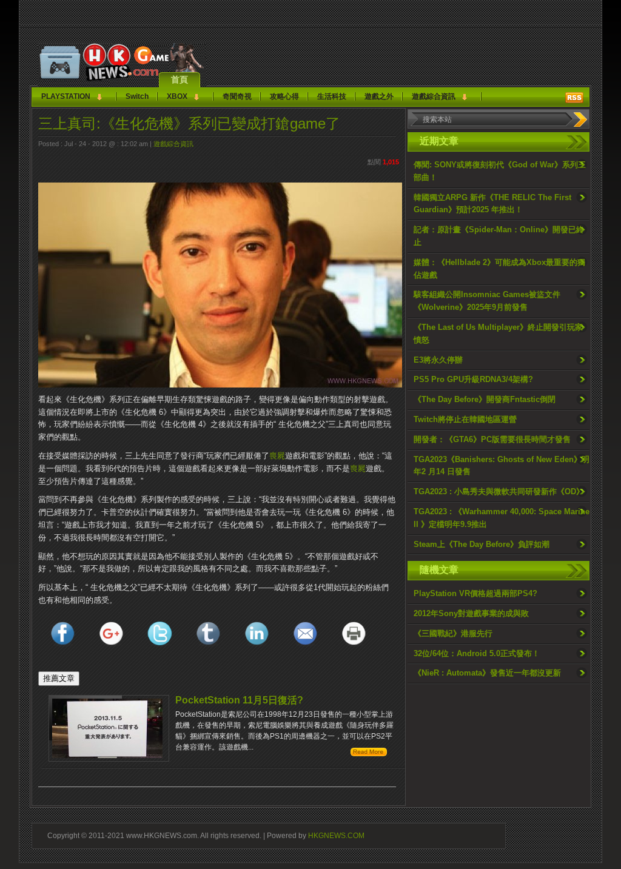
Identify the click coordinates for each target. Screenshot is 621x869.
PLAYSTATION (65, 96)
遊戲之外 (379, 96)
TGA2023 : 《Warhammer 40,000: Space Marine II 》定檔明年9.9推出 (501, 518)
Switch (137, 96)
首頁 (179, 79)
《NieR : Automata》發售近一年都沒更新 (487, 672)
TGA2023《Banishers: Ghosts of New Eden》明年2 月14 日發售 (501, 466)
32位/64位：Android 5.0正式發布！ (477, 653)
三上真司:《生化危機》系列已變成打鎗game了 (189, 123)
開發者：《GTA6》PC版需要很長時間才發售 (492, 439)
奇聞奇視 (237, 96)
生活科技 (331, 96)
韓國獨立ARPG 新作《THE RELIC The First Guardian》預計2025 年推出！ (492, 204)
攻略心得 (284, 96)
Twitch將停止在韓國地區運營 (465, 419)
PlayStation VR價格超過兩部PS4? (475, 593)
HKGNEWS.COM (336, 835)
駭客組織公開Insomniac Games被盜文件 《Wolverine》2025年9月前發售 (487, 301)
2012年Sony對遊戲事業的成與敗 (471, 613)
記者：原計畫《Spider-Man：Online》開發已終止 (499, 236)
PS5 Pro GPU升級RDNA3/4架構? (473, 379)
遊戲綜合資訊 (433, 96)
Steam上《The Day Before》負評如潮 (481, 544)
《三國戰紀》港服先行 (453, 633)
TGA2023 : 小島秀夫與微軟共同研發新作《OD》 (499, 491)
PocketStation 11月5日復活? (239, 700)
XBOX (177, 96)
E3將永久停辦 (438, 359)
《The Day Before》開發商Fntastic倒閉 (485, 399)
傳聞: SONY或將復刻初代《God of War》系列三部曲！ (500, 171)
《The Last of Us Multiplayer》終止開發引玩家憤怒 (498, 333)
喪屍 (277, 455)
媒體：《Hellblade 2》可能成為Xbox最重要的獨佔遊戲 (499, 269)
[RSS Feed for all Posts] (574, 97)
